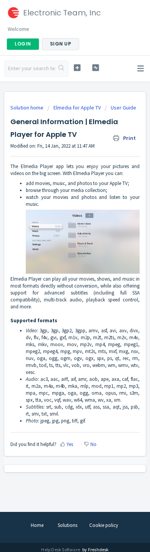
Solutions (67, 525)
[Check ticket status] (95, 68)
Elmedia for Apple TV (77, 107)
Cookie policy (103, 525)
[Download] (61, 274)
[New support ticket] (77, 68)
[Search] (61, 68)
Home (37, 525)
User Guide (123, 107)
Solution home (27, 107)
